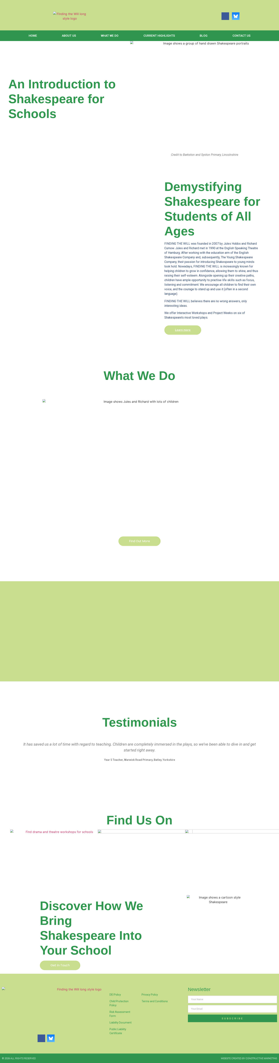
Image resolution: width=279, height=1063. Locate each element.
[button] (11, 755)
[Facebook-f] (225, 16)
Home (33, 35)
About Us (69, 35)
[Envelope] (246, 16)
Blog (203, 35)
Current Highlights (159, 35)
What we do (109, 35)
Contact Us (241, 35)
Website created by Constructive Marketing (249, 1058)
